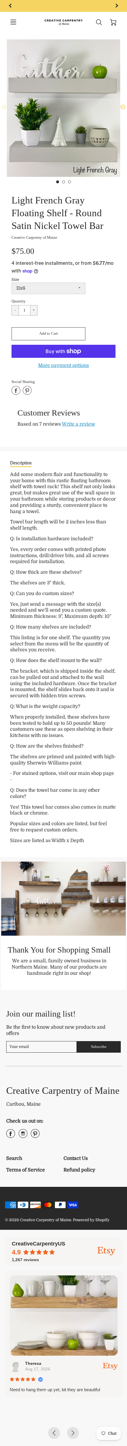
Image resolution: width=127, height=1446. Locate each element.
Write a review (78, 424)
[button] (48, 333)
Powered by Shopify (91, 1220)
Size (15, 279)
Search (14, 1158)
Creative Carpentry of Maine (34, 237)
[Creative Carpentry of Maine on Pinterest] (35, 1136)
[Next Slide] (123, 107)
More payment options (63, 365)
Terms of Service (25, 1170)
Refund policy (79, 1170)
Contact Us (76, 1158)
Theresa (33, 1363)
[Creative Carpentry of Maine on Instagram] (23, 1136)
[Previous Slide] (4, 107)
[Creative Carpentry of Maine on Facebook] (10, 1136)
